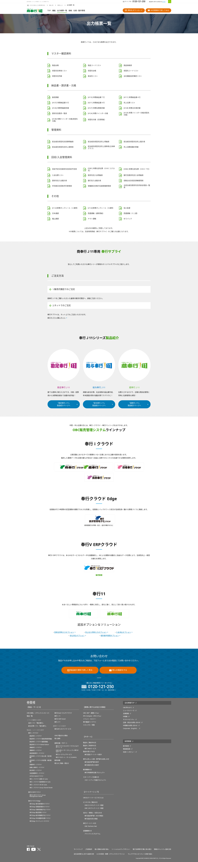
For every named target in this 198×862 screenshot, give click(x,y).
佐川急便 (127, 208)
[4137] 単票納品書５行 (60, 103)
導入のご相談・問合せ (61, 763)
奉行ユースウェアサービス (64, 754)
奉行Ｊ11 (57, 722)
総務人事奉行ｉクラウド (37, 767)
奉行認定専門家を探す (92, 762)
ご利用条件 (88, 849)
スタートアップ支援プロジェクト (95, 780)
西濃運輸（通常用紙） (96, 213)
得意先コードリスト (131, 71)
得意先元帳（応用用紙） (97, 119)
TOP (49, 10)
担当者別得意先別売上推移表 (63, 147)
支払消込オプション (77, 636)
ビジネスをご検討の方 (90, 802)
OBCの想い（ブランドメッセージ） (38, 713)
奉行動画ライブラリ (89, 722)
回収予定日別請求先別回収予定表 (64, 169)
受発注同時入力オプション (64, 632)
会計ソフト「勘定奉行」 (36, 723)
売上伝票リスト (129, 103)
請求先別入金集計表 (59, 180)
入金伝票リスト (58, 175)
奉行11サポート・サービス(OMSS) (66, 757)
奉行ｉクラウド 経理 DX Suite (39, 779)
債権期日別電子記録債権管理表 (99, 186)
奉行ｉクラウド (33, 733)
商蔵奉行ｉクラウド (36, 764)
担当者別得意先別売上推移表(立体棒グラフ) (101, 147)
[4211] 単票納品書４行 (96, 103)
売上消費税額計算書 (131, 147)
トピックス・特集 (89, 725)
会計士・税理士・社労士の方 (92, 812)
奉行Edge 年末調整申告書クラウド (40, 818)
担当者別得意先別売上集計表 (134, 142)
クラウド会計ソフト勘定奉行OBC (37, 5)
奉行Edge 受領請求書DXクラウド (40, 806)
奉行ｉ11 (57, 716)
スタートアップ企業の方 (91, 777)
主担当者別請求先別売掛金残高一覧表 (137, 186)
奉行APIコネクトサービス (62, 729)
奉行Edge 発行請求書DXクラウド (40, 803)
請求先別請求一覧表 (59, 113)
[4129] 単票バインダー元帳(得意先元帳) (136, 114)
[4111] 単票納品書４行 (132, 97)
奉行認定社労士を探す (92, 765)
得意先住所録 (57, 76)
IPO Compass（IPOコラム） (92, 716)
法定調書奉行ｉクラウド (37, 773)
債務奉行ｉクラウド (36, 750)
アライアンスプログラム (92, 833)
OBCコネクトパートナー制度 (94, 808)
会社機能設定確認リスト (133, 76)
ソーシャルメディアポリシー (121, 849)
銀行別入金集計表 (94, 180)
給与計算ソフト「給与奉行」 (37, 726)
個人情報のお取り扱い (102, 849)
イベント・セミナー (89, 719)
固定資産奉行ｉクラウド (37, 753)
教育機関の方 (87, 769)
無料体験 (57, 760)
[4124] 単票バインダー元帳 (98, 113)
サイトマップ (78, 849)
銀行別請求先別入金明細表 (133, 175)
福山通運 (55, 219)
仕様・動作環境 (79, 10)
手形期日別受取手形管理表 (62, 186)
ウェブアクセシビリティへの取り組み (140, 854)
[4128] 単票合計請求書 (132, 108)
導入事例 (57, 738)
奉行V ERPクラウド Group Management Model (38, 795)
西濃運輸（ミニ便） (131, 213)
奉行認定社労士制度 (91, 818)
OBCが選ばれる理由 (61, 735)
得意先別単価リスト (59, 71)
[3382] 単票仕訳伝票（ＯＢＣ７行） (137, 169)
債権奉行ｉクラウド (36, 747)
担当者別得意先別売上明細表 (98, 142)
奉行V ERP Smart (60, 719)
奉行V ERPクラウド (34, 792)
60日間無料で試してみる (160, 10)
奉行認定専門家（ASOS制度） (94, 815)
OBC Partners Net (91, 826)
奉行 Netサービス (90, 748)
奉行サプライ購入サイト (56, 318)
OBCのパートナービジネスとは (93, 797)
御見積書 (55, 97)
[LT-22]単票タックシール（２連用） (65, 208)
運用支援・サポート (60, 743)
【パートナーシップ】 (91, 792)
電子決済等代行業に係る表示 (142, 849)
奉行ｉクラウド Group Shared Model (41, 787)
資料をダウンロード (135, 10)
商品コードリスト (94, 65)
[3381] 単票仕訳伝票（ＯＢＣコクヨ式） (101, 169)
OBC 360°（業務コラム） (91, 713)
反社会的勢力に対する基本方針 (84, 854)
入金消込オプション (123, 632)
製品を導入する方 (89, 751)
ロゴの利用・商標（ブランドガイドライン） (111, 854)
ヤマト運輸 (92, 219)
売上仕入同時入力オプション (96, 632)
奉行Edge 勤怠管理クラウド (38, 812)
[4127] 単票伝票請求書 (96, 108)
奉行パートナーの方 (89, 823)
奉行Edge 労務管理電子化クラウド (40, 809)
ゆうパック (128, 219)
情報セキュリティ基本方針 (162, 849)
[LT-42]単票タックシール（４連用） (101, 208)
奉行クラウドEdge (34, 801)
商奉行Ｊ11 (60, 5)
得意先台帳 (92, 71)
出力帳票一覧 (62, 10)
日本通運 (55, 213)
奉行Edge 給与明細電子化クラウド (40, 815)
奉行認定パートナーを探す (93, 754)
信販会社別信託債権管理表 (133, 180)
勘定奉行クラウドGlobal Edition (39, 744)
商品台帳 (55, 65)
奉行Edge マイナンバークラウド (39, 821)
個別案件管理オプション (110, 636)
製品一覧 (51, 5)
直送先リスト (93, 76)
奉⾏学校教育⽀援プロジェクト (95, 772)
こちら (164, 1)
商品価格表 (128, 65)
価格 (70, 10)
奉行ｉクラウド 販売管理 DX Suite (40, 782)
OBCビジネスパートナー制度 (94, 805)
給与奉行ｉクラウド (36, 770)
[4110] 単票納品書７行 (96, 97)
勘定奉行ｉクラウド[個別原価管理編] (41, 738)
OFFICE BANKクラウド (36, 776)
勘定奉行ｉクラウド (36, 736)
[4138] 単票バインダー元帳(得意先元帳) (65, 120)
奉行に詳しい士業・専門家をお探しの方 (96, 759)
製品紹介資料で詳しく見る (81, 670)
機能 (54, 10)
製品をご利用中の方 (89, 745)
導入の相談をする (119, 670)
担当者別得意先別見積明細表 (63, 142)
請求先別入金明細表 (95, 175)
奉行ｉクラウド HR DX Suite (38, 784)
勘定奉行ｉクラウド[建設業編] (39, 741)
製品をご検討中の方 (89, 742)
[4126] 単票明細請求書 (60, 108)
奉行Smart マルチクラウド (63, 713)
